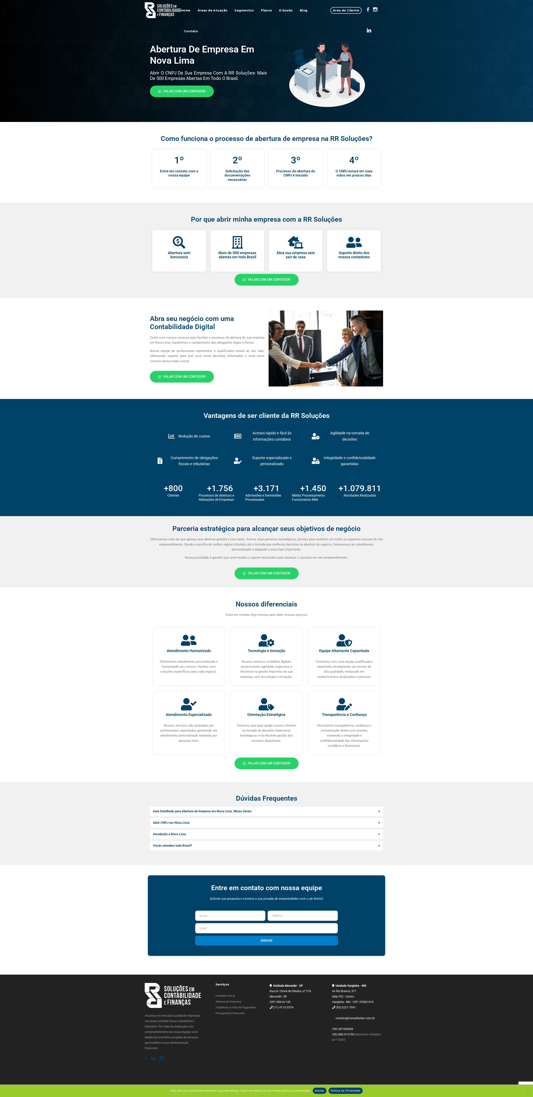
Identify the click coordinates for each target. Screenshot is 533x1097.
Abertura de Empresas (228, 1001)
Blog (304, 10)
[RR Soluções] (163, 10)
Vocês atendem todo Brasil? (172, 845)
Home (186, 10)
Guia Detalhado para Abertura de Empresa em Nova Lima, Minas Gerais (202, 811)
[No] (528, 1091)
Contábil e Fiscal (225, 995)
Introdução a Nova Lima (169, 834)
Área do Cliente (346, 10)
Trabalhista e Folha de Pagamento (235, 1007)
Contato (191, 31)
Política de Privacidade (346, 1090)
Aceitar (319, 1090)
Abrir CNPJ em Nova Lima (171, 823)
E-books (286, 10)
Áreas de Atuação (213, 10)
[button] (266, 811)
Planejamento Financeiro (230, 1013)
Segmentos (244, 10)
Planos (266, 10)
